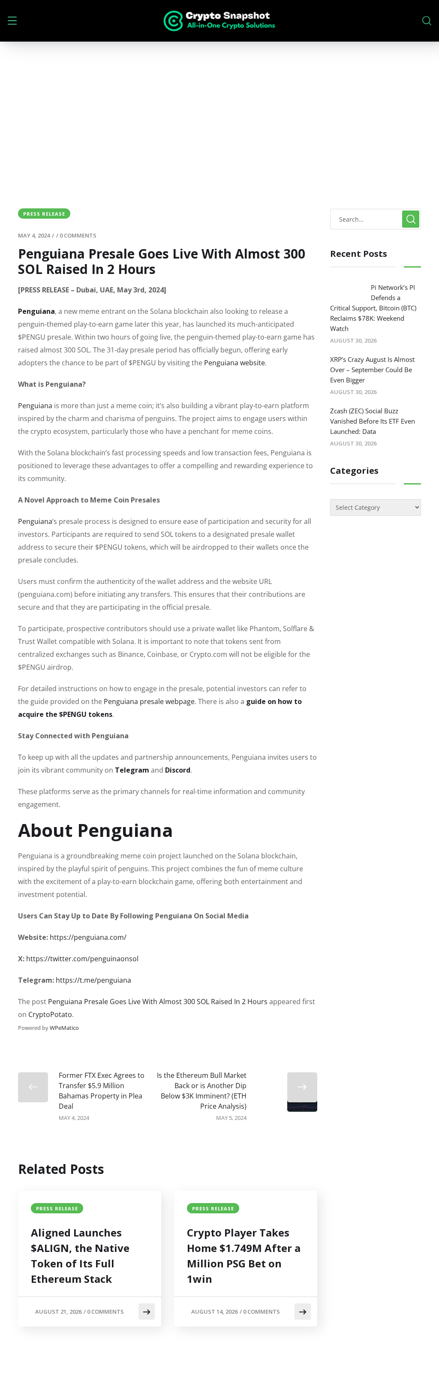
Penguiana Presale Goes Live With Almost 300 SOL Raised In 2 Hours (158, 1001)
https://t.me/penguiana (93, 980)
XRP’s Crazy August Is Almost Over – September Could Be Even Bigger (372, 369)
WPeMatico (64, 1028)
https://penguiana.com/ (88, 937)
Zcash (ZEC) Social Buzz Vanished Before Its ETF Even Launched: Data (372, 421)
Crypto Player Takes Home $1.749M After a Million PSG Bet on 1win (244, 1255)
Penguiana (35, 405)
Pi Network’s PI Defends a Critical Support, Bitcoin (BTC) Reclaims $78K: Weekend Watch (373, 308)
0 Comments (78, 235)
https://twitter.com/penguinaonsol (82, 958)
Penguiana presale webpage (149, 701)
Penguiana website (234, 362)
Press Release (44, 214)
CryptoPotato (50, 1014)
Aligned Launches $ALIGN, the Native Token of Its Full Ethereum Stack (80, 1255)
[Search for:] (375, 219)
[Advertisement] (219, 106)
